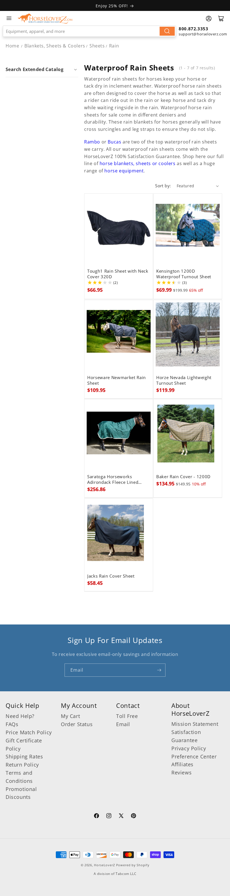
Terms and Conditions (19, 776)
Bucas (114, 142)
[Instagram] (109, 817)
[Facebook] (96, 817)
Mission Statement (194, 724)
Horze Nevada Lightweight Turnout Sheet (183, 380)
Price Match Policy (29, 732)
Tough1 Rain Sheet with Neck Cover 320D (117, 274)
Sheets (97, 46)
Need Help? (20, 716)
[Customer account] (209, 18)
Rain (114, 46)
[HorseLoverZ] (45, 18)
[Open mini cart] (221, 18)
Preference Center (194, 756)
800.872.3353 (193, 28)
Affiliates (182, 764)
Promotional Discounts (21, 793)
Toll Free (127, 716)
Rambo (92, 142)
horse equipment (124, 171)
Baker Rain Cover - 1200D (183, 477)
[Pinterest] (133, 817)
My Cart (70, 716)
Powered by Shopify (133, 865)
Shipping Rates (24, 756)
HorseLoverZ (104, 865)
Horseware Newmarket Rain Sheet (116, 380)
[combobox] (89, 31)
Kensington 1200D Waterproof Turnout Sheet (183, 274)
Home (12, 46)
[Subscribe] (159, 670)
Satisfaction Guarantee (186, 736)
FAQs (12, 724)
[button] (42, 69)
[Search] (167, 31)
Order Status (77, 724)
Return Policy (22, 764)
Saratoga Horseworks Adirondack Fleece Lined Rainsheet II (112, 479)
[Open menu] (9, 18)
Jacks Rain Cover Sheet (111, 576)
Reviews (181, 772)
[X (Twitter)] (121, 817)
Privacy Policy (188, 748)
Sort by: (163, 185)
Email (123, 724)
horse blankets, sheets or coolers (138, 163)
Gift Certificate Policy (24, 744)
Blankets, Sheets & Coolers (54, 46)
